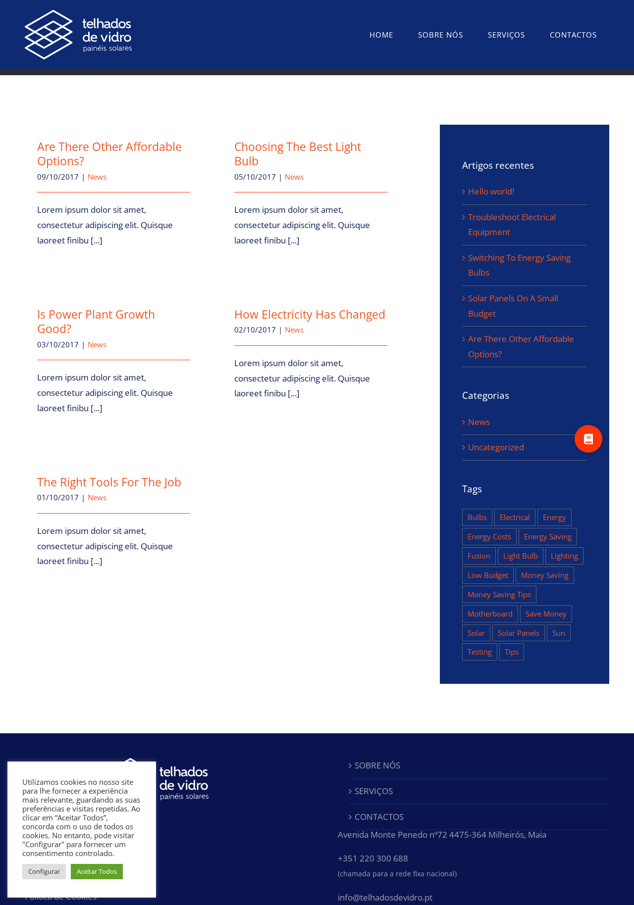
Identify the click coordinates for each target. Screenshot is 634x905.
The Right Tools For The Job (109, 482)
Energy (554, 517)
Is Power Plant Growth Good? (96, 321)
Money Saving (545, 575)
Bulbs (477, 517)
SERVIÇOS (374, 791)
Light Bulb (520, 556)
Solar (476, 633)
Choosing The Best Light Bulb (297, 154)
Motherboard (490, 614)
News (97, 177)
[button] (588, 439)
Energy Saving (548, 536)
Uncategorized (496, 447)
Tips (512, 652)
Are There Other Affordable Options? (109, 154)
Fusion (479, 556)
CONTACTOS (379, 816)
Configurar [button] (44, 871)
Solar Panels (518, 633)
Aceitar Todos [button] (97, 871)
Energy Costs (489, 536)
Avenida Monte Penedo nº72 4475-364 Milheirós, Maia (442, 834)
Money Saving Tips (499, 594)
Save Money (546, 614)
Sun (558, 633)
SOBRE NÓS (377, 765)
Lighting (564, 556)
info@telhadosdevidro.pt (385, 897)
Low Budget (488, 575)
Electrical (515, 517)
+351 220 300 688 (373, 858)
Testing (480, 652)
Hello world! (491, 191)
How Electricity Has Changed (309, 314)
